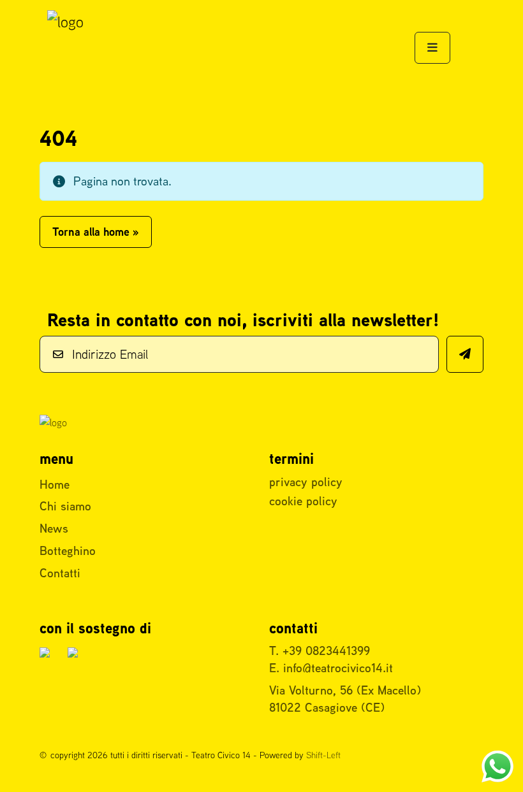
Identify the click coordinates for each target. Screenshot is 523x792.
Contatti (60, 573)
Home (55, 484)
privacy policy (306, 481)
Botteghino (68, 550)
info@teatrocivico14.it (338, 667)
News (54, 528)
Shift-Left (323, 755)
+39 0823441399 (326, 650)
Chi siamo (65, 506)
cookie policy (303, 501)
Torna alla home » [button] (95, 232)
